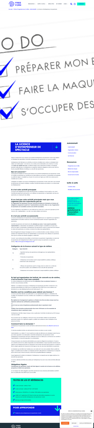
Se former (59, 3)
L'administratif (71, 147)
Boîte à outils (41, 3)
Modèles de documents (74, 189)
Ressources (31, 3)
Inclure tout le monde (73, 174)
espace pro (51, 3)
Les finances (71, 155)
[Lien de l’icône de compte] (75, 4)
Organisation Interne (73, 150)
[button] (91, 411)
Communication (72, 153)
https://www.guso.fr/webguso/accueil (24, 241)
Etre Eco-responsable (73, 171)
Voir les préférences (85, 423)
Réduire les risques (72, 168)
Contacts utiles (71, 186)
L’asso (65, 3)
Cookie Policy (76, 426)
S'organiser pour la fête (73, 166)
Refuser (74, 423)
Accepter (65, 423)
